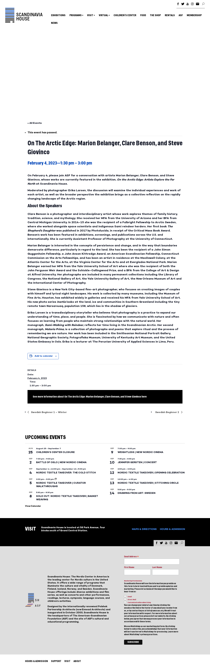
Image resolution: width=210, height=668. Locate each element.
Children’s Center (125, 15)
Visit (90, 15)
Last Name (157, 567)
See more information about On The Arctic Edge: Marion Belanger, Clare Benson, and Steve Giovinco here (90, 396)
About (77, 661)
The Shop (155, 15)
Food (143, 15)
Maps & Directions (144, 529)
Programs (75, 15)
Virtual (103, 15)
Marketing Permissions (133, 581)
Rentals (170, 15)
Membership (194, 15)
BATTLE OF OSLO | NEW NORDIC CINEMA (61, 462)
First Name (129, 567)
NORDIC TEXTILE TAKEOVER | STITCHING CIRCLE (148, 482)
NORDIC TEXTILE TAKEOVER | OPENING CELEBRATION (151, 472)
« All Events (35, 122)
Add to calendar (44, 356)
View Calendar (33, 506)
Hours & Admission (172, 529)
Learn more (173, 632)
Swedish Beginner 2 (167, 412)
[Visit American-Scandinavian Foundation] (32, 605)
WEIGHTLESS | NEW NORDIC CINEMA (140, 452)
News (54, 23)
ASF (181, 15)
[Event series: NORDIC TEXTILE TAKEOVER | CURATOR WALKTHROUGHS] (55, 479)
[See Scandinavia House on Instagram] (192, 4)
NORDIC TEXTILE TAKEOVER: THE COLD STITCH (66, 472)
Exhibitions (58, 15)
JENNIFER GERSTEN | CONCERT (137, 462)
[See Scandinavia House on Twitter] (182, 4)
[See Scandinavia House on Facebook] (178, 4)
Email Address (131, 557)
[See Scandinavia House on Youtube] (187, 4)
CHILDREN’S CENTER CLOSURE (55, 452)
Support (56, 661)
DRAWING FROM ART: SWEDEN (136, 493)
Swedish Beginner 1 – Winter (48, 412)
